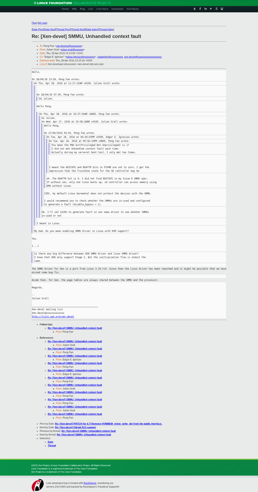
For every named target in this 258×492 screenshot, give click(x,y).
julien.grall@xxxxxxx (72, 49)
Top (34, 23)
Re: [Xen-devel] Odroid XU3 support (75, 427)
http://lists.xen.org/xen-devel (53, 316)
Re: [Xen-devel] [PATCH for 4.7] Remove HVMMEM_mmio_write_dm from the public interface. (108, 423)
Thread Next (78, 29)
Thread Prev (63, 29)
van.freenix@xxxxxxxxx (69, 46)
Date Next (49, 29)
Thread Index (106, 29)
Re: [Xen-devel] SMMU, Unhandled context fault (75, 328)
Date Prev (37, 29)
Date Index (92, 29)
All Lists (42, 23)
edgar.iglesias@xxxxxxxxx (80, 56)
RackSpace (90, 483)
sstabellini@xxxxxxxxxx (110, 56)
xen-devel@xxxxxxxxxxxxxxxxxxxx (143, 56)
